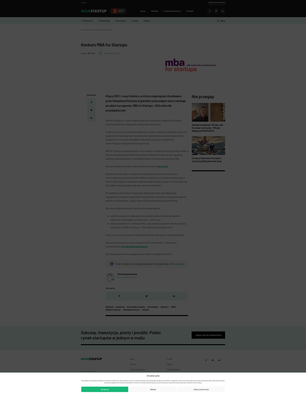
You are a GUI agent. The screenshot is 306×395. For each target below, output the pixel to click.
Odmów (153, 389)
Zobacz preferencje (201, 389)
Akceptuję (105, 389)
